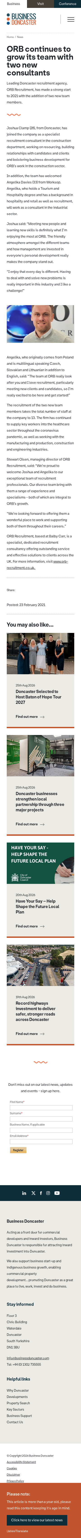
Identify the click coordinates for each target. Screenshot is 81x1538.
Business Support (19, 1416)
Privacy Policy (15, 1481)
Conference (67, 4)
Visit (40, 4)
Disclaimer (13, 1475)
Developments (17, 1397)
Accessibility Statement (21, 1462)
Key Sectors (15, 1409)
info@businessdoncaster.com (28, 1358)
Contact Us (15, 1422)
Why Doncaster (18, 1390)
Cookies (12, 1468)
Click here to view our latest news (37, 1520)
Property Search (18, 1403)
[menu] (70, 19)
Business (13, 4)
